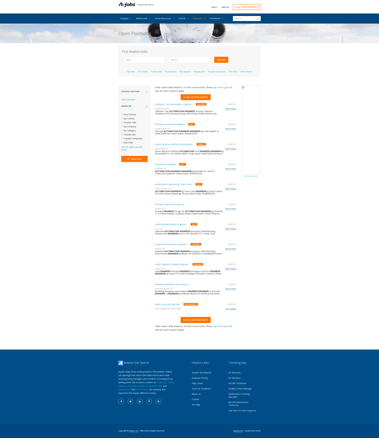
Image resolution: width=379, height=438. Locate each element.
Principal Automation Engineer (170, 124)
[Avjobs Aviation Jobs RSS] (158, 401)
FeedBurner (124, 389)
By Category (185, 71)
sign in (216, 87)
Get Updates (231, 309)
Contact (195, 399)
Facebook (161, 382)
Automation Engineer (165, 164)
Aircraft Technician (237, 383)
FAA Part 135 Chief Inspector (242, 410)
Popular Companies (217, 71)
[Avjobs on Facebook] (121, 401)
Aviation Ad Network (147, 386)
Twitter (170, 382)
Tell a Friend (142, 389)
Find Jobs (125, 18)
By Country (143, 71)
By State (131, 71)
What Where (246, 71)
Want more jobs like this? (168, 304)
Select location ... (129, 99)
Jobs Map (233, 71)
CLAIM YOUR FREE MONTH (247, 7)
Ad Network (215, 18)
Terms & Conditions (201, 388)
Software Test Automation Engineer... (174, 104)
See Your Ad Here (250, 176)
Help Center (197, 383)
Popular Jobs (199, 71)
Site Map (196, 404)
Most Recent (129, 114)
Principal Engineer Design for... (170, 204)
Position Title (156, 71)
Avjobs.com (238, 431)
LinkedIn (122, 386)
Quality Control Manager (240, 388)
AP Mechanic (234, 372)
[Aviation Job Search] (126, 4)
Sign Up (225, 7)
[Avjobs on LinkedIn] (140, 401)
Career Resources (163, 18)
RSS (160, 386)
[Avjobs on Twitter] (130, 401)
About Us (196, 394)
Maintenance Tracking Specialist (239, 395)
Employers (197, 18)
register (226, 87)
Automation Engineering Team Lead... (174, 184)
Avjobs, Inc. (133, 431)
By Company (171, 71)
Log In (214, 7)
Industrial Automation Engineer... (171, 224)
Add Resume (141, 18)
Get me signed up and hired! (131, 148)
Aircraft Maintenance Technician (238, 404)
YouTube (131, 386)
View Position (230, 109)
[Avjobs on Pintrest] (149, 401)
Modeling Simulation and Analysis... (172, 284)
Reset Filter (136, 159)
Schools (182, 18)
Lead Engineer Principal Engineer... (172, 264)
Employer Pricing (200, 378)
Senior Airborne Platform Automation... (174, 144)
